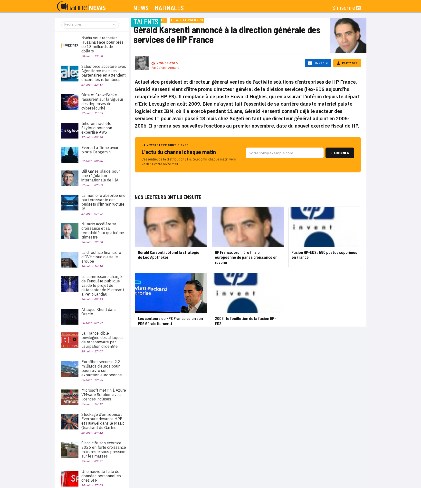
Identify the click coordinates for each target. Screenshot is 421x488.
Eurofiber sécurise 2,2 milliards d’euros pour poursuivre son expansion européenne (101, 368)
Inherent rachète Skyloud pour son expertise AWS (96, 128)
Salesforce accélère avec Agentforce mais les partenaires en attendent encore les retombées (103, 73)
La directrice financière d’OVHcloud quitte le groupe (101, 257)
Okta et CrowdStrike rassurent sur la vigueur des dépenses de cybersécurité (102, 101)
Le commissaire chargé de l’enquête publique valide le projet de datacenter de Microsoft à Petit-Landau (102, 285)
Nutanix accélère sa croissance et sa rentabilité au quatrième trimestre (102, 230)
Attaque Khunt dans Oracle (98, 311)
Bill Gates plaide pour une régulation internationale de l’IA (100, 175)
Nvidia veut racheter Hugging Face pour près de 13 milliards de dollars (102, 44)
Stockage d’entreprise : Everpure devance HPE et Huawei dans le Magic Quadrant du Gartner (102, 421)
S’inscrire (343, 7)
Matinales (169, 7)
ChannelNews (81, 6)
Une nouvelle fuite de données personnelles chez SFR (101, 476)
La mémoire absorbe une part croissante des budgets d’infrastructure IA (103, 202)
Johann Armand (168, 68)
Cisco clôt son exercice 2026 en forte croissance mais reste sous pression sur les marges (103, 449)
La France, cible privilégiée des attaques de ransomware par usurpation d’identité (102, 340)
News (141, 7)
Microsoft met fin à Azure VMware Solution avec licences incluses (103, 394)
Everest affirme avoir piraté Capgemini (99, 149)
